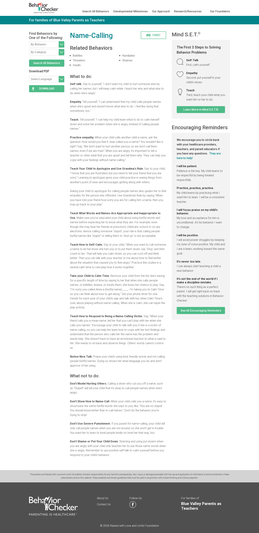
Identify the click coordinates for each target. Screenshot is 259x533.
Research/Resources (188, 11)
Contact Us (104, 504)
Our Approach (161, 11)
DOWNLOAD (46, 88)
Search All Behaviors (95, 11)
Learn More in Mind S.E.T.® (200, 109)
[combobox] (46, 44)
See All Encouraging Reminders (201, 310)
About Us (102, 498)
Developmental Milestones (130, 11)
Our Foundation (220, 11)
